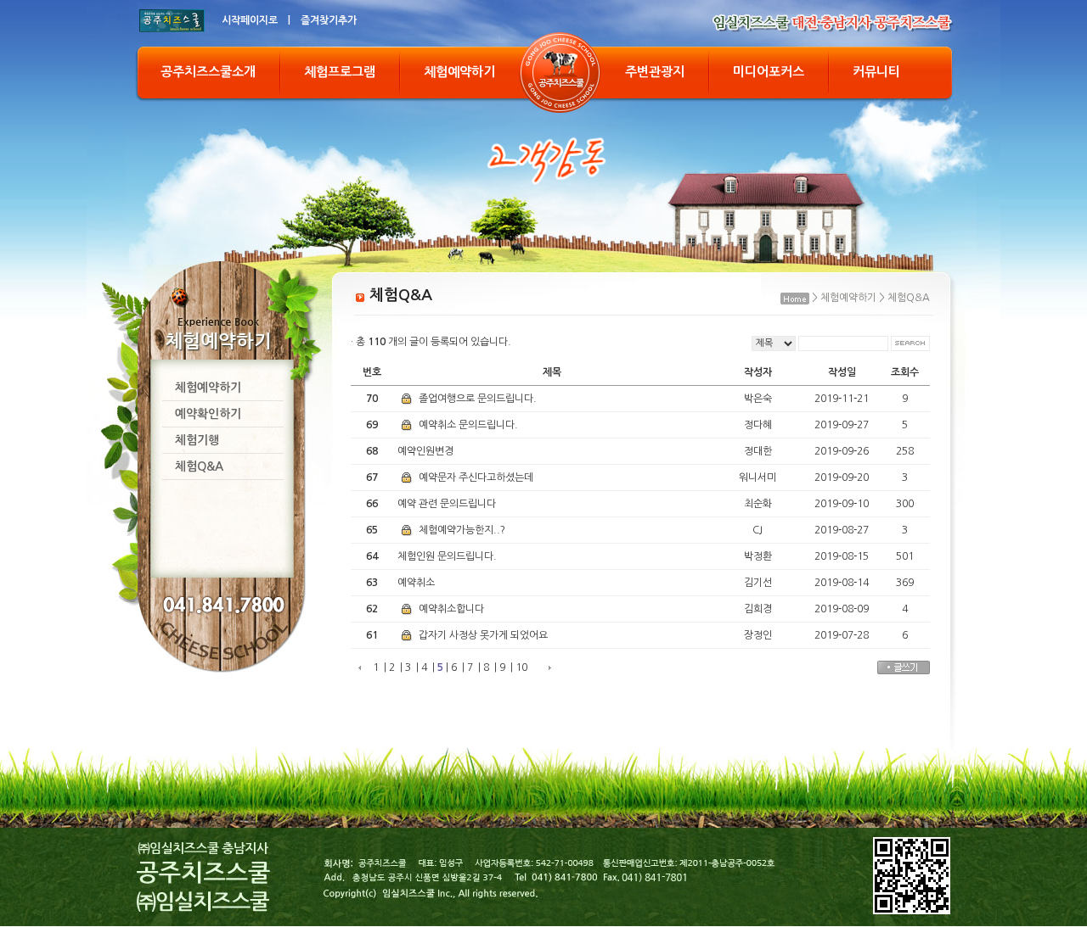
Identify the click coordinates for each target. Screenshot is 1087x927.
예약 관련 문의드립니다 (446, 504)
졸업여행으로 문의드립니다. (476, 399)
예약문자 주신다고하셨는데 (474, 477)
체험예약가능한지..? (460, 530)
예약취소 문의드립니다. (467, 425)
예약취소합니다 (450, 609)
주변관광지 (654, 71)
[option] (543, 156)
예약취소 (416, 583)
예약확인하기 (208, 414)
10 (521, 667)
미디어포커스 (768, 71)
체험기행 (197, 440)
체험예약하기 (459, 71)
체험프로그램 (339, 71)
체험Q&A (199, 466)
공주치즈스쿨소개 (208, 71)
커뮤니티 (876, 71)
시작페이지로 (250, 20)
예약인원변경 (425, 451)
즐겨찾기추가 (329, 20)
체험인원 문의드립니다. (447, 556)
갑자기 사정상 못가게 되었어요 (482, 635)
